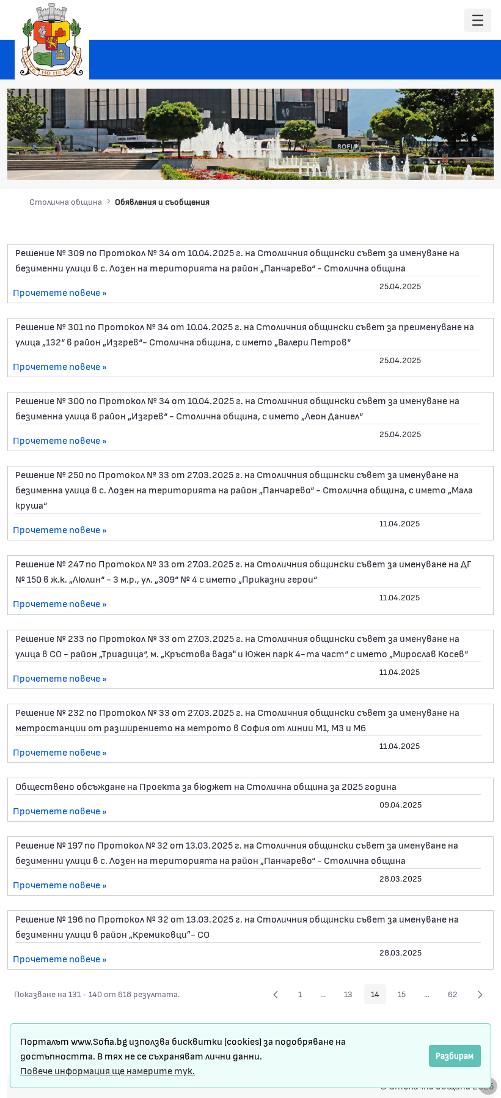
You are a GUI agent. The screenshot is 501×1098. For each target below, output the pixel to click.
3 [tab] (414, 162)
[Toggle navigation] (477, 20)
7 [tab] (463, 162)
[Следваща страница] (480, 994)
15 (405, 996)
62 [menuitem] (456, 996)
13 (351, 996)
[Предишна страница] (276, 994)
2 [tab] (402, 162)
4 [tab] (426, 162)
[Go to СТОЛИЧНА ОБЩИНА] (52, 39)
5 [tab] (439, 162)
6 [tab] (451, 162)
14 (378, 996)
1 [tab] (390, 162)
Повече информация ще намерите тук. (107, 1070)
